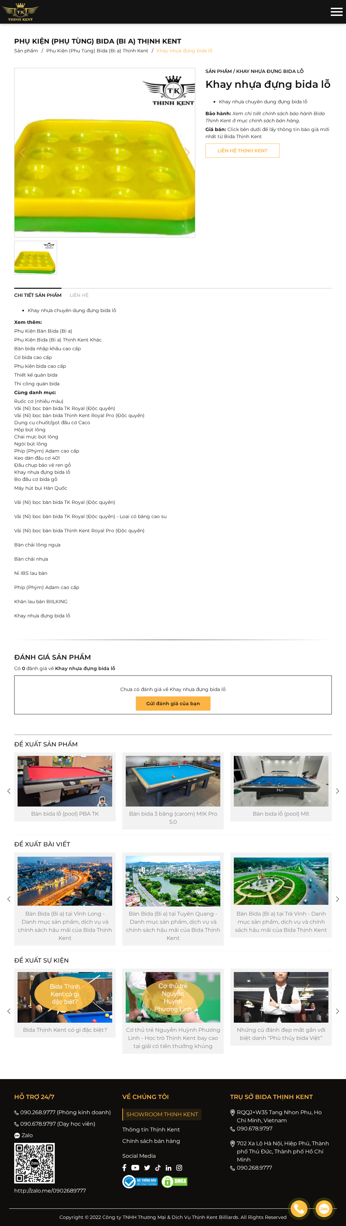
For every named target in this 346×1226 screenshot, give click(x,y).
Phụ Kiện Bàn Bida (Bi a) (43, 331)
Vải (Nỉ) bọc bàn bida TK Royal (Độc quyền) (64, 408)
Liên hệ (79, 295)
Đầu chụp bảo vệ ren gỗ (42, 465)
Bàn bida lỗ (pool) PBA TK (59, 814)
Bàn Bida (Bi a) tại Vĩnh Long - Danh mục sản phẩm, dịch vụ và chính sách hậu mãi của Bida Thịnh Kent (65, 926)
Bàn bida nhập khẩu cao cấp (47, 349)
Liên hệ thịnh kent (242, 151)
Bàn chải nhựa (31, 559)
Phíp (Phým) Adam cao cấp (46, 451)
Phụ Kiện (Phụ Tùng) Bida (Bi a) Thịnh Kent (97, 51)
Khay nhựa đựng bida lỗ (42, 472)
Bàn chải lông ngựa (37, 545)
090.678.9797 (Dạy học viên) (57, 1124)
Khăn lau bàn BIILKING (41, 601)
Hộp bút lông (30, 430)
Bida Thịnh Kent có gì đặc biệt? (65, 1030)
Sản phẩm (26, 51)
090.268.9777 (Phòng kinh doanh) (65, 1112)
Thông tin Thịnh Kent (151, 1129)
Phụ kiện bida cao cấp (40, 366)
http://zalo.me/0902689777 (50, 1190)
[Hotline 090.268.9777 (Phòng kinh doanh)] (299, 1208)
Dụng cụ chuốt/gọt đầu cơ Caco (52, 422)
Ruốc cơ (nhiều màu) (39, 401)
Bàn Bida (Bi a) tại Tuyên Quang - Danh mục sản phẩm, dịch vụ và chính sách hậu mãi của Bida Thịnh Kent (173, 926)
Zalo (27, 1135)
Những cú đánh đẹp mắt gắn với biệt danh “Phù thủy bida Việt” (281, 1034)
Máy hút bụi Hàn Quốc (40, 488)
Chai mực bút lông (36, 437)
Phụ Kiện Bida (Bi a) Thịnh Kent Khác (58, 340)
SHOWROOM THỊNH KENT (162, 1114)
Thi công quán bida (36, 384)
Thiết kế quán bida (35, 375)
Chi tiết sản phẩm (37, 295)
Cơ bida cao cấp (33, 357)
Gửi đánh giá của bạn (173, 703)
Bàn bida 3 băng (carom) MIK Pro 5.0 (167, 818)
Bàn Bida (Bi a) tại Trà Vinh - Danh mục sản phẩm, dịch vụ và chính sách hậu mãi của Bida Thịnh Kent (281, 922)
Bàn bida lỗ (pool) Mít (275, 814)
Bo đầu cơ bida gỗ (35, 479)
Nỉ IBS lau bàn (30, 573)
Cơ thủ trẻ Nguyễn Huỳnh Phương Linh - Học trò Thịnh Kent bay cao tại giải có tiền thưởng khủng (173, 1038)
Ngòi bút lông (30, 444)
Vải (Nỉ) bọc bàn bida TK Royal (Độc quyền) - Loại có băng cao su (90, 516)
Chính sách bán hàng (151, 1141)
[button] (22, 152)
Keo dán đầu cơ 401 (37, 458)
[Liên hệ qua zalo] (324, 1208)
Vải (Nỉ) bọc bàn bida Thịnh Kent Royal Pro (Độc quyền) (79, 415)
